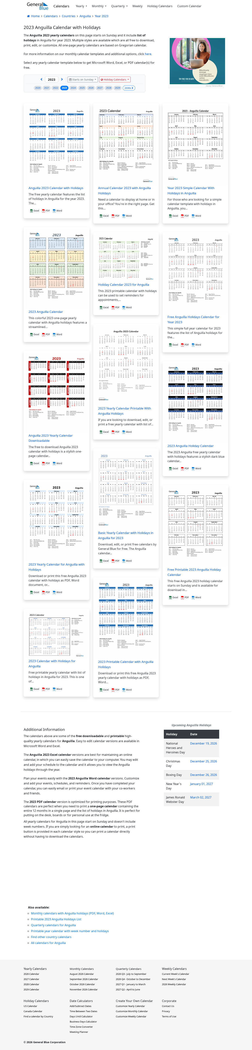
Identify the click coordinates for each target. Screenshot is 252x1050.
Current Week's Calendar (175, 974)
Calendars (61, 6)
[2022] (41, 79)
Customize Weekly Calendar (131, 1016)
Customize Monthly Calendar (132, 1011)
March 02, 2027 (200, 797)
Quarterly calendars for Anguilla (53, 925)
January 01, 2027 (201, 784)
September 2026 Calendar (84, 979)
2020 (37, 87)
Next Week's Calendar (174, 979)
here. (148, 54)
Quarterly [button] (118, 6)
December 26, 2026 (203, 775)
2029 (117, 87)
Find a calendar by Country (38, 1016)
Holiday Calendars (159, 6)
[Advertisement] (134, 877)
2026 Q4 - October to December (133, 979)
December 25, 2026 (203, 761)
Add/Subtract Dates (80, 1006)
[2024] (62, 79)
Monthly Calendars (82, 969)
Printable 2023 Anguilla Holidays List (56, 919)
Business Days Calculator (83, 1021)
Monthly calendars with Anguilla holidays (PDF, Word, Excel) (72, 913)
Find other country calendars (51, 937)
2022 (55, 87)
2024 (73, 87)
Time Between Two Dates (83, 1011)
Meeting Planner (79, 1032)
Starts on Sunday (83, 79)
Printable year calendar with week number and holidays (70, 931)
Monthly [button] (98, 6)
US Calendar (30, 1006)
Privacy (166, 1011)
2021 (46, 87)
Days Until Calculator (81, 1016)
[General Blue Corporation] (38, 6)
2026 (91, 87)
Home (35, 16)
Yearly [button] (80, 6)
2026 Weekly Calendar (174, 984)
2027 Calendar (31, 979)
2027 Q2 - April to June (128, 989)
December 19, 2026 (203, 743)
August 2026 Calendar (82, 974)
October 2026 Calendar (82, 984)
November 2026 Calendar (84, 989)
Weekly (137, 6)
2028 (108, 87)
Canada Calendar (33, 1011)
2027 (99, 87)
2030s (128, 88)
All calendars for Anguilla (48, 943)
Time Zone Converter (81, 1026)
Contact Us (168, 1006)
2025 (82, 87)
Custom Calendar (189, 6)
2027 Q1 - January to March (131, 984)
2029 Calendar (31, 989)
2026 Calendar (31, 974)
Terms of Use (169, 1016)
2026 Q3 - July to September (131, 974)
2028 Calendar (31, 984)
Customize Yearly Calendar (130, 1006)
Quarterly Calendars (128, 969)
